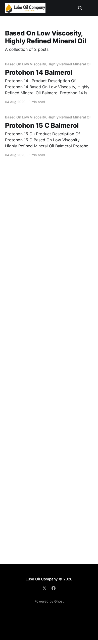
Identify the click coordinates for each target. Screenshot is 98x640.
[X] (44, 588)
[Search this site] (80, 8)
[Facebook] (54, 588)
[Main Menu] (90, 8)
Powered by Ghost (49, 601)
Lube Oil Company (42, 579)
